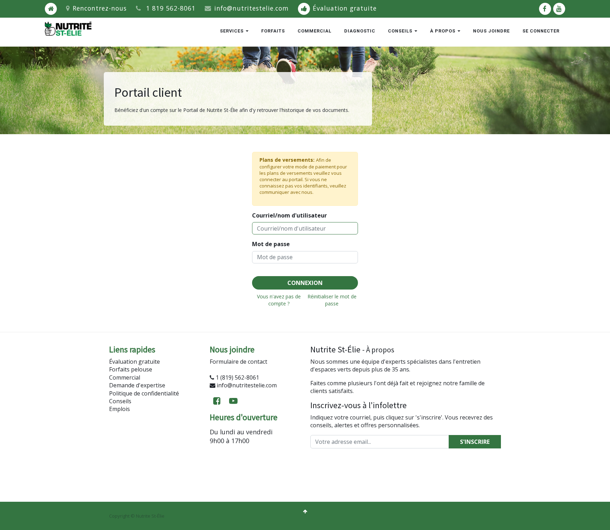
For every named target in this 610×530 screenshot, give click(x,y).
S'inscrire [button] (475, 442)
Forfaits (273, 31)
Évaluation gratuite (345, 8)
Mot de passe (271, 244)
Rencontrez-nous (100, 8)
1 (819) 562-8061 (237, 377)
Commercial (314, 31)
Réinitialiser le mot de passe (332, 299)
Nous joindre (491, 31)
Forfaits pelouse (130, 369)
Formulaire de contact (238, 361)
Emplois (119, 409)
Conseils (401, 31)
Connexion (305, 283)
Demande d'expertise (137, 385)
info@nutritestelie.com (251, 8)
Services (232, 31)
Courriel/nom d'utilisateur (289, 215)
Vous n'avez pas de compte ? (279, 299)
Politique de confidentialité (144, 393)
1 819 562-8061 (171, 8)
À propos (443, 31)
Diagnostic (359, 31)
